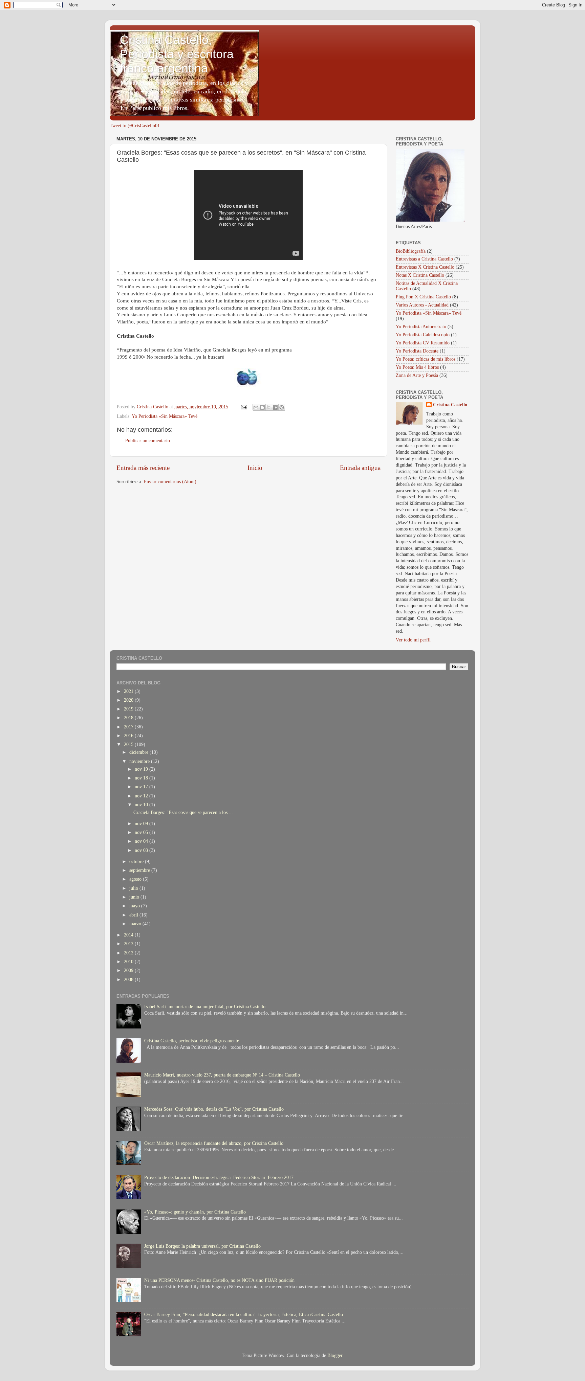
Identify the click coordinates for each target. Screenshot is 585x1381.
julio (134, 888)
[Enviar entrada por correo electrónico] (243, 406)
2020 (129, 700)
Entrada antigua (360, 467)
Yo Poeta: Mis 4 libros (417, 367)
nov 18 (142, 777)
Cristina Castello (450, 404)
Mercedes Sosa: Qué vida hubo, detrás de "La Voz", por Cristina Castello (214, 1109)
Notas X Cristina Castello (420, 275)
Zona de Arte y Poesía (417, 375)
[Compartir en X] (268, 407)
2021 (129, 691)
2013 (129, 943)
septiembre (140, 870)
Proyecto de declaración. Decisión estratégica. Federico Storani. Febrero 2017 (219, 1177)
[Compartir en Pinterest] (281, 407)
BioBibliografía (411, 251)
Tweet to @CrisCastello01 (135, 125)
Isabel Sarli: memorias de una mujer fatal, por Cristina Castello (204, 1006)
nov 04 (142, 841)
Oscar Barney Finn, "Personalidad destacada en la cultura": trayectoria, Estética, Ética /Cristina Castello (243, 1314)
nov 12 (142, 795)
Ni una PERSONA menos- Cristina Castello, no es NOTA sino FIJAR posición (219, 1280)
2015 (129, 744)
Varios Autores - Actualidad (422, 305)
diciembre (139, 752)
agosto (136, 879)
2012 (129, 952)
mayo (135, 905)
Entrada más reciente (143, 467)
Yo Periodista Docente (417, 351)
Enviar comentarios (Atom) (170, 481)
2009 (129, 970)
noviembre (140, 761)
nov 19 (142, 769)
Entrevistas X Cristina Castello (425, 267)
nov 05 (142, 832)
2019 (129, 708)
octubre (137, 861)
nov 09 (142, 823)
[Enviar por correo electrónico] (256, 407)
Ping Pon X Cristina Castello (423, 296)
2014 (129, 934)
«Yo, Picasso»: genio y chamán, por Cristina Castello (195, 1212)
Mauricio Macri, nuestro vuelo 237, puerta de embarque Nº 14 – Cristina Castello (222, 1075)
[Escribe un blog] (262, 407)
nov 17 (142, 786)
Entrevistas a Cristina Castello (424, 259)
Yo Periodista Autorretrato (421, 326)
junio (134, 897)
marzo (136, 923)
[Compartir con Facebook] (275, 407)
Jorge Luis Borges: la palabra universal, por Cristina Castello (202, 1246)
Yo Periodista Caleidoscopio (423, 334)
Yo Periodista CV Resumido (423, 342)
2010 (129, 961)
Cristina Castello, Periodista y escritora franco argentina (177, 54)
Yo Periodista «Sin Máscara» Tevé (164, 416)
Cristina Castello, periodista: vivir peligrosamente (191, 1040)
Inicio (254, 467)
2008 (129, 979)
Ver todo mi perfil (413, 639)
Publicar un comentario (147, 440)
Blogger (334, 1355)
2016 (129, 735)
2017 (129, 726)
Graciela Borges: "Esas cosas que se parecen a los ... (183, 812)
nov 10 (142, 804)
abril (134, 915)
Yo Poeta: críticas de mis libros (425, 359)
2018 (129, 717)
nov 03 (142, 850)
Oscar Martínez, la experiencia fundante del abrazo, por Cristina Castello (213, 1143)
